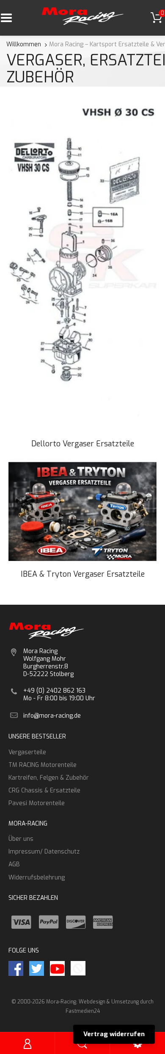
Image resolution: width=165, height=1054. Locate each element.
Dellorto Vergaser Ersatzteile (82, 444)
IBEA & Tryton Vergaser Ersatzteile (83, 574)
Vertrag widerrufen (114, 1034)
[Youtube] (57, 968)
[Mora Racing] (82, 15)
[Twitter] (36, 968)
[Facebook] (15, 968)
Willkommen (23, 44)
